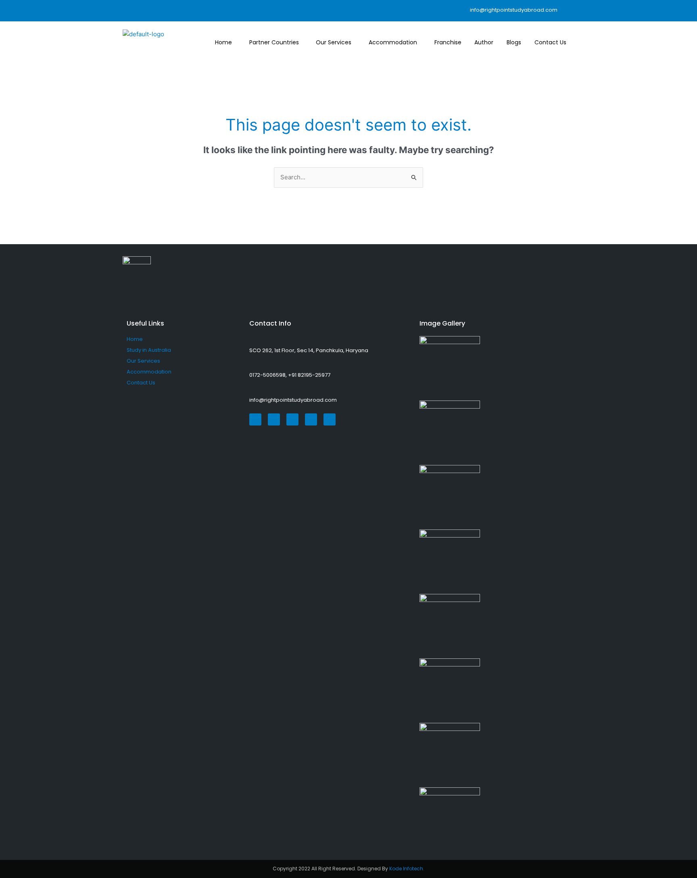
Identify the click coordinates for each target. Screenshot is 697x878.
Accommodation (393, 42)
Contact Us (550, 42)
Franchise (447, 42)
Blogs (514, 42)
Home (223, 42)
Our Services (333, 42)
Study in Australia (149, 350)
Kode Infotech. (406, 868)
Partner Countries (274, 42)
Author (483, 42)
